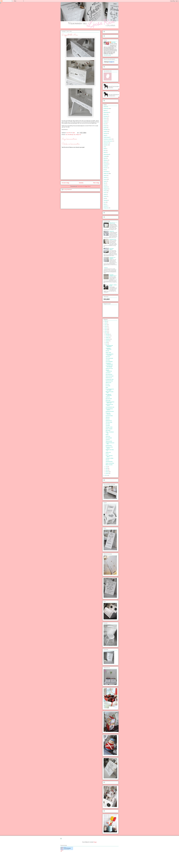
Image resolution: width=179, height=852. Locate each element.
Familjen (105, 131)
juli (106, 342)
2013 (106, 329)
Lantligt (105, 156)
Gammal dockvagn (109, 380)
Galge (105, 135)
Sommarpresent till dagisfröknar (109, 346)
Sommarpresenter (109, 461)
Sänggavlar (106, 188)
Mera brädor (108, 430)
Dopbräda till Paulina (110, 411)
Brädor (105, 114)
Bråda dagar (108, 400)
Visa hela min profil (107, 55)
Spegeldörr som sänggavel (112, 258)
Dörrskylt (107, 350)
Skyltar (105, 175)
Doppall (105, 125)
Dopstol (105, 127)
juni (106, 344)
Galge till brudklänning (109, 371)
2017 (106, 324)
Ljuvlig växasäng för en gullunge (109, 355)
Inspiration (106, 144)
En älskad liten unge (109, 379)
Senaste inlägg (65, 182)
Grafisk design (106, 137)
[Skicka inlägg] (78, 132)
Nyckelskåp (106, 163)
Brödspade (106, 116)
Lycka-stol (108, 439)
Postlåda (105, 165)
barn (66, 134)
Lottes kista (108, 436)
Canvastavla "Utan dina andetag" (109, 366)
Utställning (108, 396)
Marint (105, 158)
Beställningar (70, 134)
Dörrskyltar (106, 129)
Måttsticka (105, 160)
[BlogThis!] (81, 132)
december (108, 334)
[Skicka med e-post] (80, 132)
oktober (107, 337)
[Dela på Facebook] (84, 132)
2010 (106, 475)
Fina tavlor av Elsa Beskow (109, 448)
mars (107, 470)
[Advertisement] (69, 200)
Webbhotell (69, 189)
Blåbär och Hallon (109, 464)
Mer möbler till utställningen (109, 395)
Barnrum (106, 267)
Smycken (105, 177)
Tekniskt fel (108, 356)
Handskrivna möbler (107, 139)
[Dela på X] (83, 132)
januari (107, 473)
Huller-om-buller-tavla (108, 141)
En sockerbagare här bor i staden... (110, 390)
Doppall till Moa (109, 445)
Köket (105, 152)
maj (106, 466)
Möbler (105, 162)
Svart (105, 185)
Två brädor (108, 425)
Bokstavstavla (106, 112)
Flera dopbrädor (109, 437)
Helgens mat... (108, 452)
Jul (104, 146)
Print (104, 169)
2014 (106, 328)
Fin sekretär (108, 385)
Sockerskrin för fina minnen (109, 405)
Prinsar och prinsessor (108, 414)
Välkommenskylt (109, 441)
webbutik (105, 206)
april (107, 468)
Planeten (67, 848)
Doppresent (111, 231)
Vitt (104, 198)
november (108, 335)
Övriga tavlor (106, 207)
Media (107, 387)
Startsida (81, 182)
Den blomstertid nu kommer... (109, 409)
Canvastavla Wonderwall (108, 349)
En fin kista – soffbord (111, 249)
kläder (105, 204)
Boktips (107, 434)
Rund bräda (106, 171)
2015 (106, 326)
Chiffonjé (105, 121)
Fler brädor (108, 423)
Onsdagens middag (109, 458)
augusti (107, 340)
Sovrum (105, 179)
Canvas (105, 120)
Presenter (105, 167)
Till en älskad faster (109, 358)
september (108, 339)
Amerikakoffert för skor (110, 407)
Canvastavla (108, 372)
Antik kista (108, 417)
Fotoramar (106, 133)
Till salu (105, 190)
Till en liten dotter (109, 422)
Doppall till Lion (109, 420)
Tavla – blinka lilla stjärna (109, 456)
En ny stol (107, 384)
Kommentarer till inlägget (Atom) (83, 186)
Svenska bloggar (66, 849)
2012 (106, 331)
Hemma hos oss (109, 377)
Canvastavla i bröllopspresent (109, 364)
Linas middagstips (109, 361)
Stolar (105, 183)
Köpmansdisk (106, 154)
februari (107, 471)
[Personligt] (64, 189)
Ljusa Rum (113, 42)
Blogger (95, 842)
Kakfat (105, 148)
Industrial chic (106, 142)
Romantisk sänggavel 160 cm (112, 275)
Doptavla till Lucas (109, 368)
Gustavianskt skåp (109, 415)
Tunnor (105, 192)
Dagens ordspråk (109, 428)
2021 (106, 321)
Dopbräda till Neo (112, 239)
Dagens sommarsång (110, 463)
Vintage (105, 196)
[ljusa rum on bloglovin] (109, 62)
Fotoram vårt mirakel (109, 376)
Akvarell (105, 106)
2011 (106, 332)
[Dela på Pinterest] (85, 132)
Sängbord (105, 186)
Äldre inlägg (96, 182)
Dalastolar (108, 418)
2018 (106, 323)
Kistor (105, 150)
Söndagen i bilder (109, 427)
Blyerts (105, 110)
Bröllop (105, 118)
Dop (74, 134)
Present (107, 453)
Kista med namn (109, 398)
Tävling (105, 194)
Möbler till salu (112, 223)
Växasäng (105, 200)
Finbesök (107, 459)
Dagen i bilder (108, 352)
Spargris (105, 181)
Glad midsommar (109, 374)
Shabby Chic (78, 134)
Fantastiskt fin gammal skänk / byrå (110, 402)
